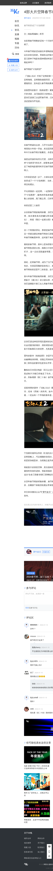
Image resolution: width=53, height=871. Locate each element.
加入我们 (41, 852)
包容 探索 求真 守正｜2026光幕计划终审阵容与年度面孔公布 (36, 767)
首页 (17, 21)
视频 (17, 38)
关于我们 (41, 843)
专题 (17, 43)
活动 (17, 47)
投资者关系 (28, 852)
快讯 (17, 25)
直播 (17, 34)
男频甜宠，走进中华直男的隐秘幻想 (36, 820)
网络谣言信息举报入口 (32, 858)
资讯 (17, 29)
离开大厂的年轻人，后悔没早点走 (36, 793)
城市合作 (27, 838)
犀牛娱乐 (27, 18)
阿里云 (46, 864)
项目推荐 (27, 843)
